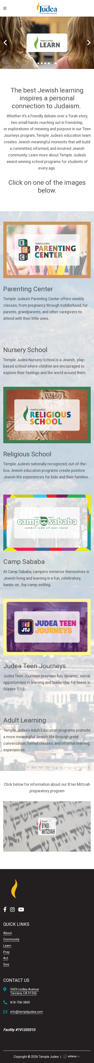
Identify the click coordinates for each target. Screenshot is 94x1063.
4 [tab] (49, 63)
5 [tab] (52, 63)
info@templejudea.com (26, 1011)
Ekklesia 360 (71, 1056)
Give (6, 964)
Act (5, 958)
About (7, 933)
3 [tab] (45, 63)
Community (11, 939)
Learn (7, 945)
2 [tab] (42, 63)
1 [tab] (38, 63)
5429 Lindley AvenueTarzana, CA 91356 (24, 991)
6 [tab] (56, 63)
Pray (6, 952)
